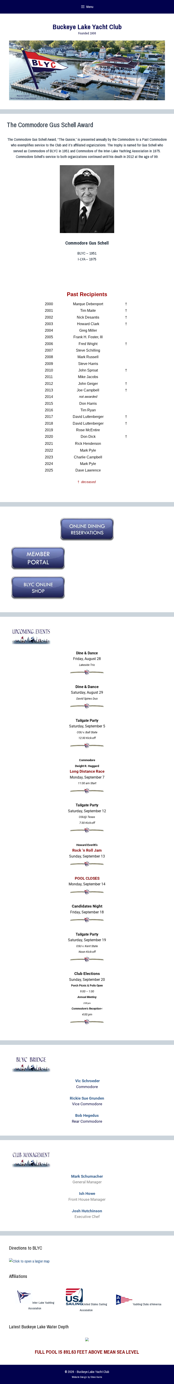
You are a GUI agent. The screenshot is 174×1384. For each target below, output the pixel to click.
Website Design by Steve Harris (87, 1377)
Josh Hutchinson (87, 1211)
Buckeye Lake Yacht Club (87, 26)
